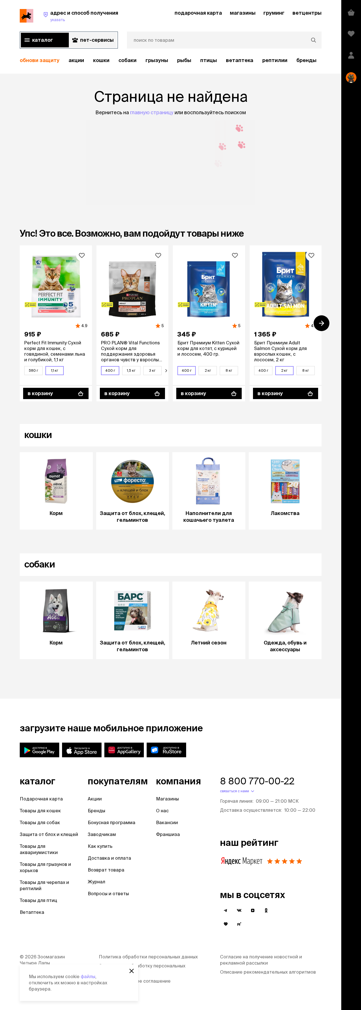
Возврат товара (106, 869)
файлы (88, 976)
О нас (162, 810)
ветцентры (307, 13)
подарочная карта (198, 13)
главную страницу (151, 112)
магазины (243, 13)
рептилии (274, 60)
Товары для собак (40, 822)
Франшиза (168, 834)
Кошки (101, 60)
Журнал (96, 881)
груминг (274, 13)
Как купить (100, 846)
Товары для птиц (38, 900)
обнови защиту (40, 60)
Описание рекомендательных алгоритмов (268, 971)
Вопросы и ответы (108, 893)
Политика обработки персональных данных (148, 956)
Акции (95, 798)
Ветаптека (239, 60)
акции (76, 60)
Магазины (167, 798)
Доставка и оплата (109, 858)
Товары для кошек (40, 810)
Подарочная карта (41, 798)
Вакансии (167, 822)
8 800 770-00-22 (257, 781)
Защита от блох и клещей (49, 834)
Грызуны (157, 60)
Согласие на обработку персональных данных (142, 968)
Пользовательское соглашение (135, 980)
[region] (171, 60)
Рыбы (184, 60)
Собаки (127, 60)
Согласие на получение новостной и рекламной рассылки (261, 959)
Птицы (208, 60)
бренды (306, 60)
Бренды (96, 810)
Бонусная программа (111, 822)
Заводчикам (102, 834)
